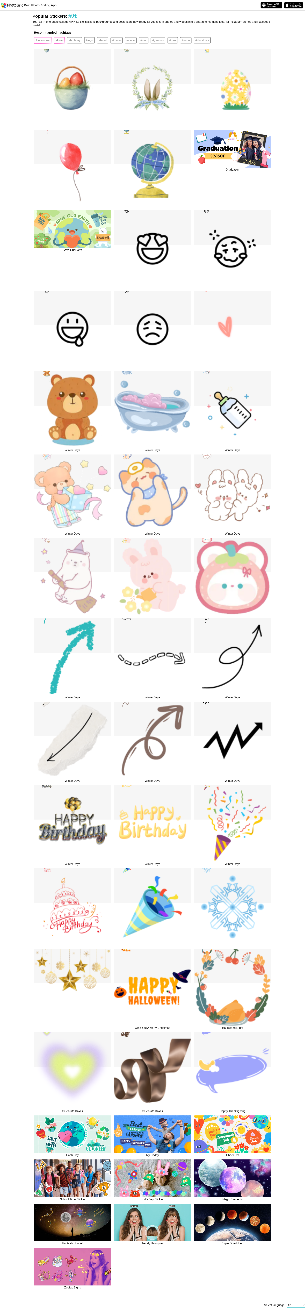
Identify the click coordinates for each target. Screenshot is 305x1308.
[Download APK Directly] (271, 5)
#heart (103, 40)
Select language (274, 1305)
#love (59, 40)
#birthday (74, 40)
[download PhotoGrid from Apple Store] (293, 5)
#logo (89, 40)
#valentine (43, 40)
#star (143, 40)
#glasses (158, 40)
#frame (116, 40)
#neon (186, 40)
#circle (131, 40)
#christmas (202, 40)
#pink (172, 40)
